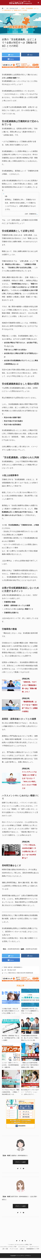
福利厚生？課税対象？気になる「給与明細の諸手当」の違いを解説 (10, 1038)
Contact (22, 1240)
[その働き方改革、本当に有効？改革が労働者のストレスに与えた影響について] (11, 998)
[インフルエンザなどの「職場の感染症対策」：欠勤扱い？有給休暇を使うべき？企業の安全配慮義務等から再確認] (11, 1079)
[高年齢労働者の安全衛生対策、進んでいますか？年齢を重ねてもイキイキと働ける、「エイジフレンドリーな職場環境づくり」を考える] (30, 1025)
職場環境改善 (29, 973)
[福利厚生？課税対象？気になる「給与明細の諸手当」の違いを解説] (11, 1025)
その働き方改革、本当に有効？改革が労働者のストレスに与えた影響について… (10, 1011)
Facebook (19, 1240)
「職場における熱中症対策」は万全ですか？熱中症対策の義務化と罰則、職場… (30, 1065)
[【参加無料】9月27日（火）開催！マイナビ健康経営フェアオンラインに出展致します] (30, 998)
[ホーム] (2, 8)
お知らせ (22, 1248)
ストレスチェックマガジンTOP (8, 1246)
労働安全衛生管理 (21, 973)
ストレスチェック (23, 1246)
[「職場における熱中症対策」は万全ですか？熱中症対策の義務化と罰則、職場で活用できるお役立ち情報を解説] (30, 1052)
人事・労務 (9, 8)
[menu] (38, 2)
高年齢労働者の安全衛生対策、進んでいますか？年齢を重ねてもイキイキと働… (30, 1038)
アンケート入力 (14, 1248)
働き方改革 (15, 8)
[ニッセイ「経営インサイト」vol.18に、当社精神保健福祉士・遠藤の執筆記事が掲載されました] (11, 1052)
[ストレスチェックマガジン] (20, 2)
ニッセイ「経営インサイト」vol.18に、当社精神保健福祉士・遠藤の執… (10, 1065)
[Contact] (23, 1167)
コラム (5, 973)
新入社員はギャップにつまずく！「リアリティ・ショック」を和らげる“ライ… (30, 1092)
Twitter (16, 1240)
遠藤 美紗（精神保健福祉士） (15, 967)
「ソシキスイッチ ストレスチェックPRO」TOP (19, 1244)
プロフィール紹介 (20, 1162)
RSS (25, 1240)
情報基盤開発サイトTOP (32, 1248)
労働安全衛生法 (12, 973)
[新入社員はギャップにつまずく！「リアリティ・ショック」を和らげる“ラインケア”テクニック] (30, 1079)
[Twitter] (17, 1167)
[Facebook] (20, 1167)
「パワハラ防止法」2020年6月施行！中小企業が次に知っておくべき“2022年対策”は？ (29, 851)
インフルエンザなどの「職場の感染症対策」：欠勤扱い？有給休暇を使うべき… (10, 1092)
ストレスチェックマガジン (24, 1255)
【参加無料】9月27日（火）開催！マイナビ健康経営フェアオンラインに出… (30, 1011)
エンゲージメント (34, 1246)
